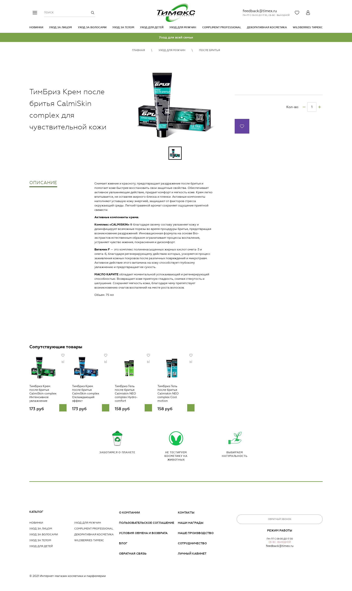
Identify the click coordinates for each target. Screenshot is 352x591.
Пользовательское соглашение (146, 522)
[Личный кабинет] (308, 12)
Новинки (36, 27)
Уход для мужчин (182, 27)
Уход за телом (123, 27)
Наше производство (196, 533)
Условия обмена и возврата (143, 533)
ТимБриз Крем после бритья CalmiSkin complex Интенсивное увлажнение (42, 393)
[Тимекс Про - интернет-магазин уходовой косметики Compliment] (176, 12)
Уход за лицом (60, 27)
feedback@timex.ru (260, 11)
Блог (123, 543)
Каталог (36, 512)
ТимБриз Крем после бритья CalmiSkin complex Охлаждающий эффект (85, 393)
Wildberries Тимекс (308, 27)
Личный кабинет (192, 553)
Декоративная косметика (267, 27)
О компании (129, 512)
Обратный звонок (279, 519)
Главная (138, 50)
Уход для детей (152, 27)
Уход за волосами (92, 27)
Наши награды (190, 522)
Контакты (186, 512)
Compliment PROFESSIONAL (221, 27)
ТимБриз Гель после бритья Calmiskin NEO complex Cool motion (168, 393)
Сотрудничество (192, 543)
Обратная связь (132, 553)
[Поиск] (92, 12)
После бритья (209, 50)
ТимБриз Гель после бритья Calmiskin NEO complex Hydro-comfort (126, 393)
